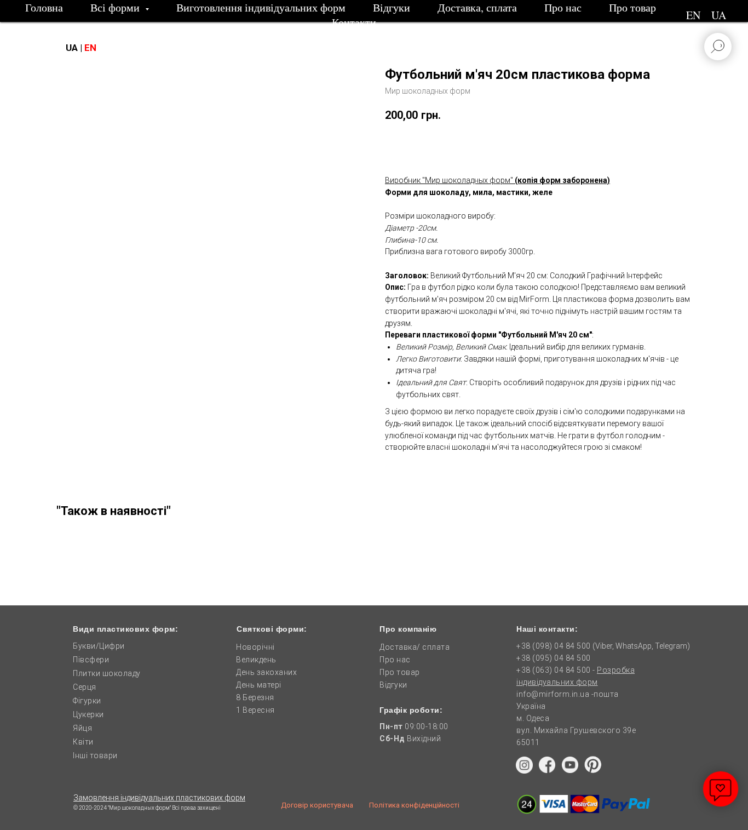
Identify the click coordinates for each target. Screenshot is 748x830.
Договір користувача (317, 805)
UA (718, 15)
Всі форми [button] (116, 7)
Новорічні (255, 647)
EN (693, 15)
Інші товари (95, 755)
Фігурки (87, 700)
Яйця (82, 728)
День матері (258, 684)
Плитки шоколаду (107, 673)
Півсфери (91, 659)
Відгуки (391, 7)
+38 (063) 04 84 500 (554, 670)
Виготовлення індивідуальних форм (261, 7)
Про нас (563, 7)
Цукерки (88, 714)
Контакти (354, 22)
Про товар (632, 7)
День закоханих (266, 672)
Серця (84, 687)
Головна (44, 7)
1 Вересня (255, 710)
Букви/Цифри (99, 646)
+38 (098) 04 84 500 (553, 646)
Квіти (83, 741)
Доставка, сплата (477, 7)
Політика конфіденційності (414, 805)
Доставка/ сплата (414, 647)
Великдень (256, 659)
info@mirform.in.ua (552, 694)
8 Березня (255, 697)
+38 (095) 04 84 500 (553, 658)
